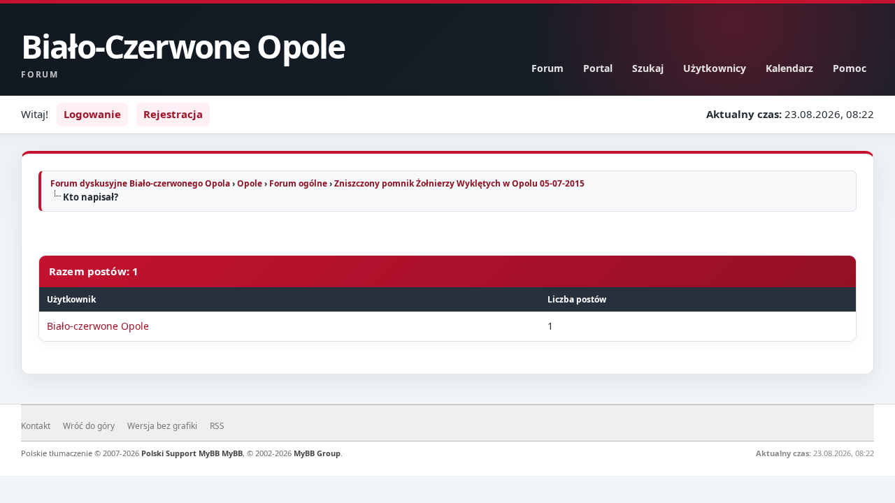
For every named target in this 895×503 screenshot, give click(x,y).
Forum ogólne (298, 183)
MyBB (232, 453)
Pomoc (849, 68)
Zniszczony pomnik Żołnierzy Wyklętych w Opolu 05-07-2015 (459, 183)
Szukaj (648, 68)
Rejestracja (173, 114)
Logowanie (92, 114)
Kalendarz (789, 68)
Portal (598, 68)
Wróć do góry (89, 426)
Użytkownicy (714, 68)
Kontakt (35, 426)
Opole (249, 183)
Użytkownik (71, 299)
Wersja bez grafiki (162, 426)
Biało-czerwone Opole (98, 326)
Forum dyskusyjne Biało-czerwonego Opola (140, 183)
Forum (547, 68)
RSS (217, 426)
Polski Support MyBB (180, 453)
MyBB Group (317, 453)
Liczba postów (576, 299)
